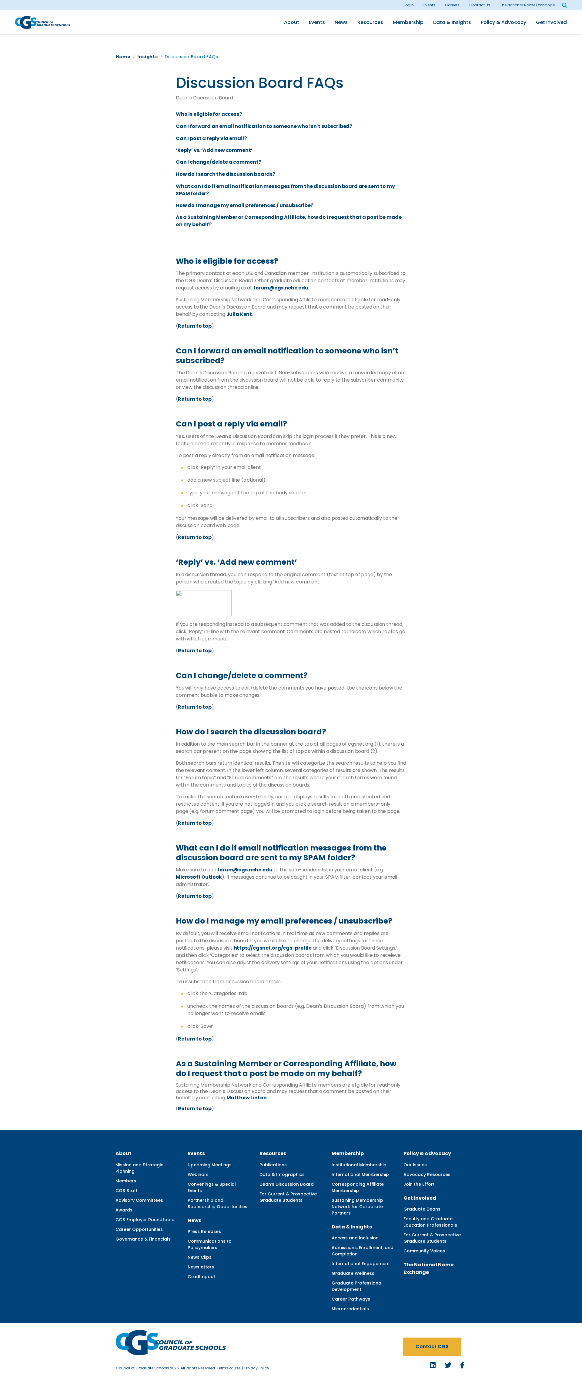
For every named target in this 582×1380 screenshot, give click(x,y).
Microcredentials (350, 1309)
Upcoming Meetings (210, 1165)
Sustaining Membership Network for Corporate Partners (357, 1206)
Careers (452, 5)
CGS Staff (126, 1191)
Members (125, 1181)
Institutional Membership (359, 1165)
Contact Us (479, 5)
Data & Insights (452, 22)
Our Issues (415, 1165)
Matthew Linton (246, 1097)
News (341, 22)
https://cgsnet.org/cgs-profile (273, 947)
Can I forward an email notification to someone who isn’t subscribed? (264, 126)
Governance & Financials (143, 1239)
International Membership (360, 1174)
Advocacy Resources (426, 1174)
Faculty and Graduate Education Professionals (430, 1222)
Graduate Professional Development (357, 1286)
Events (429, 5)
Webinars (198, 1174)
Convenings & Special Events (212, 1187)
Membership (408, 22)
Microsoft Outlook (199, 877)
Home (123, 57)
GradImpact (201, 1277)
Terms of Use (228, 1368)
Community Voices (424, 1251)
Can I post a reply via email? (211, 138)
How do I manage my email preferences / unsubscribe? (244, 205)
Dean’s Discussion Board (286, 1184)
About (291, 22)
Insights (147, 57)
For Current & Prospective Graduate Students (288, 1197)
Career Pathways (351, 1299)
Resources (370, 22)
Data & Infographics (282, 1174)
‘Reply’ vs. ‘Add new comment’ (214, 150)
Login (409, 5)
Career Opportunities (139, 1229)
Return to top (195, 325)
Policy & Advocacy (503, 22)
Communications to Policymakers (210, 1244)
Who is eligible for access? (209, 114)
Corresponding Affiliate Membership (358, 1187)
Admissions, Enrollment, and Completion (362, 1251)
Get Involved (551, 22)
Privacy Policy (256, 1368)
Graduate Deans (421, 1209)
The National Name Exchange (527, 5)
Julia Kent (239, 314)
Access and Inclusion (355, 1238)
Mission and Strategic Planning (139, 1168)
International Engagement (361, 1264)
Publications (273, 1165)
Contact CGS (432, 1346)
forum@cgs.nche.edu (280, 287)
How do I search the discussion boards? (225, 174)
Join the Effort (419, 1184)
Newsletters (201, 1267)
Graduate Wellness (353, 1273)
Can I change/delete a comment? (218, 162)
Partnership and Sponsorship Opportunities (217, 1203)
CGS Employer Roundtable (144, 1220)
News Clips (200, 1257)
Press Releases (204, 1231)
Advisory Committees (139, 1200)
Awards (123, 1210)
